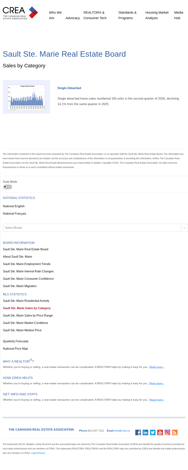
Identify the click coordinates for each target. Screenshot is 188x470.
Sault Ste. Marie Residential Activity (25, 301)
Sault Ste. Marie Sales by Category (24, 308)
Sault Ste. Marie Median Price (21, 330)
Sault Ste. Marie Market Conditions (24, 323)
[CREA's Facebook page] (139, 432)
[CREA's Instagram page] (168, 432)
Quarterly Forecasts (15, 341)
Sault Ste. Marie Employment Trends (26, 264)
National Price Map (15, 349)
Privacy (6, 453)
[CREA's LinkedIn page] (146, 432)
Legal (182, 448)
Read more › (146, 367)
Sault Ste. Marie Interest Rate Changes (27, 271)
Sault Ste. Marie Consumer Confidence (26, 279)
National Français (14, 214)
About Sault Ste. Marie (17, 257)
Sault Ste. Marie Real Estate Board (24, 249)
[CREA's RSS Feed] (175, 432)
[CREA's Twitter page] (153, 432)
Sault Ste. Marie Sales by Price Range (26, 316)
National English (13, 206)
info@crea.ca (114, 430)
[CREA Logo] (21, 9)
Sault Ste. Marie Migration (19, 286)
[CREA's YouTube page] (161, 432)
